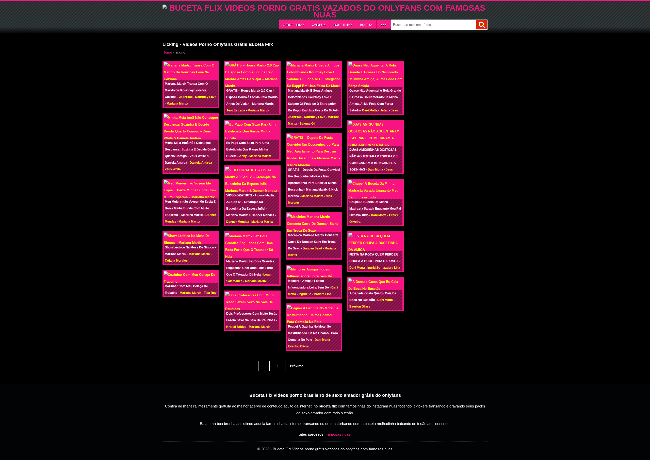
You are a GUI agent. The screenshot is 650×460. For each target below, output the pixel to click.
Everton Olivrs (298, 346)
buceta (366, 25)
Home (167, 52)
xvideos (319, 25)
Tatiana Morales (176, 260)
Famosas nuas (338, 434)
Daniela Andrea (201, 162)
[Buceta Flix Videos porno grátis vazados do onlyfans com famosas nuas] (325, 14)
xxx (384, 25)
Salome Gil (307, 123)
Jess (394, 110)
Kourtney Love (205, 97)
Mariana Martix (177, 103)
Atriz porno (293, 25)
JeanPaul (185, 97)
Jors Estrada (235, 110)
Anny (243, 156)
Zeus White (173, 169)
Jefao (384, 110)
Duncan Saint (312, 248)
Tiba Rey (210, 293)
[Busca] (481, 24)
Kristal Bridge (236, 327)
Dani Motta (322, 340)
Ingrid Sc (305, 294)
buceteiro (343, 25)
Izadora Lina (322, 294)
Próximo (296, 366)
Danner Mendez (237, 222)
